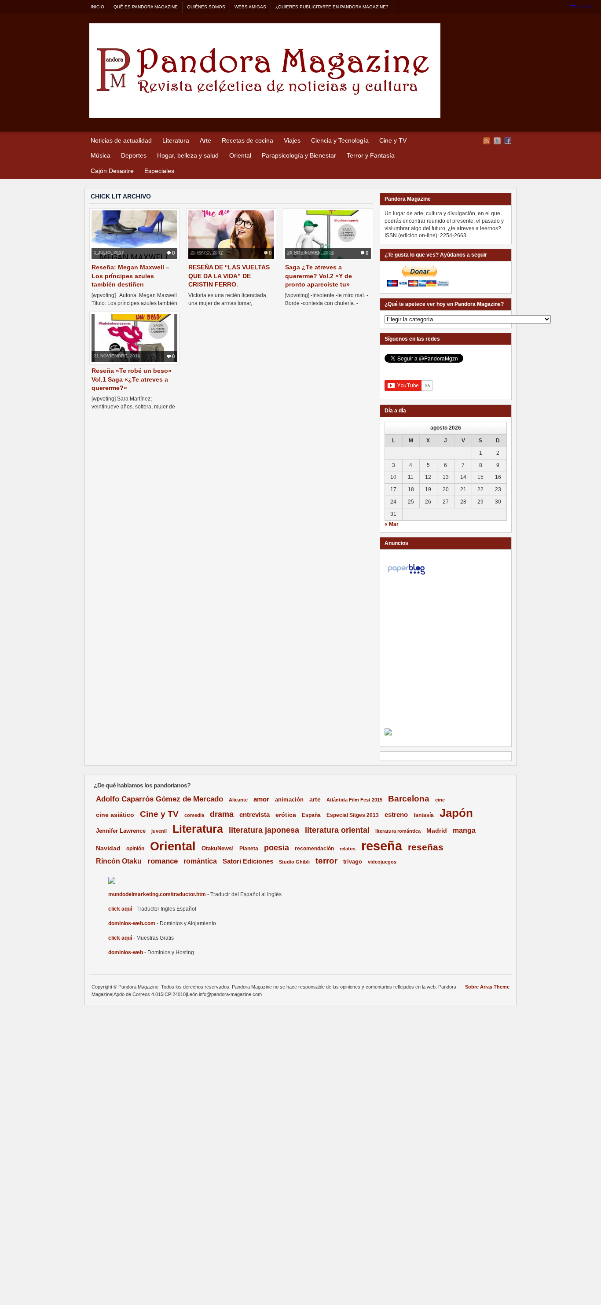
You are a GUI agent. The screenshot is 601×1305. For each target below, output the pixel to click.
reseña (381, 845)
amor (261, 799)
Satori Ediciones (248, 861)
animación (289, 799)
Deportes (134, 155)
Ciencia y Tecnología (340, 140)
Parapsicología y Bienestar (299, 155)
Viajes (292, 140)
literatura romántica (398, 831)
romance (162, 861)
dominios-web (125, 952)
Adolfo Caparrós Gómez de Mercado (159, 799)
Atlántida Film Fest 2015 (354, 799)
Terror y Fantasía (371, 155)
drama (222, 814)
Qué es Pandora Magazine (146, 6)
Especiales (159, 170)
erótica (285, 814)
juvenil (159, 831)
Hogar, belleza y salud (188, 155)
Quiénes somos (206, 6)
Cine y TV (393, 140)
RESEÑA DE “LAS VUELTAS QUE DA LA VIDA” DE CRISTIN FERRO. (229, 276)
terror (326, 860)
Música (100, 155)
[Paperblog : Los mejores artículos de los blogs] (406, 575)
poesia (276, 847)
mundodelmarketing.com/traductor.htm (157, 894)
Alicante (238, 799)
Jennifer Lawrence (121, 830)
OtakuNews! (218, 848)
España (311, 815)
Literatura (175, 140)
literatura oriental (337, 829)
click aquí (120, 909)
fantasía (424, 815)
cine (440, 799)
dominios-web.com (131, 923)
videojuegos (382, 861)
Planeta (248, 848)
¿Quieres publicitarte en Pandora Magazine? (331, 6)
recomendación (314, 848)
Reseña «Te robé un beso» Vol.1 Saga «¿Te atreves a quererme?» (132, 379)
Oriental (240, 155)
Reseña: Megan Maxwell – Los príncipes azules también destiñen (130, 276)
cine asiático (115, 815)
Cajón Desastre (112, 170)
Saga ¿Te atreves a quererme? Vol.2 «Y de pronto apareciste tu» (318, 276)
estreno (396, 814)
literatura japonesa (264, 830)
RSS (486, 140)
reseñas (425, 847)
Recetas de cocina (247, 140)
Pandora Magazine (264, 70)
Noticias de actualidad (121, 140)
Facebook (507, 140)
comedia (194, 815)
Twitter (497, 140)
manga (464, 830)
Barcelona (408, 798)
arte (315, 799)
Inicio (97, 6)
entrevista (254, 814)
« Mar (392, 524)
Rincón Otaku (119, 861)
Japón (456, 813)
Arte (205, 140)
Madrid (436, 830)
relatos (347, 848)
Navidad (108, 848)
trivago (352, 861)
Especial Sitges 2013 (352, 815)
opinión (135, 848)
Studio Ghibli (294, 861)
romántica (200, 861)
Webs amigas (250, 6)
